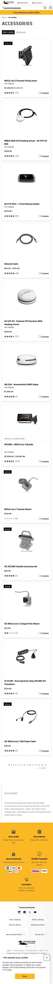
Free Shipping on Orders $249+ (26, 12)
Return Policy (15, 925)
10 (30, 764)
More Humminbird (14, 934)
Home (4, 17)
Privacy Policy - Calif (35, 951)
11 (33, 764)
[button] (39, 838)
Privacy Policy (19, 951)
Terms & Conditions (30, 953)
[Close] (46, 957)
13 (39, 764)
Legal (9, 951)
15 (45, 764)
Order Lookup (38, 919)
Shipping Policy (38, 925)
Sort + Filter (8, 32)
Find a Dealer (15, 919)
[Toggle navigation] (50, 7)
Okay (25, 976)
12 (36, 764)
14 (42, 764)
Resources (39, 934)
